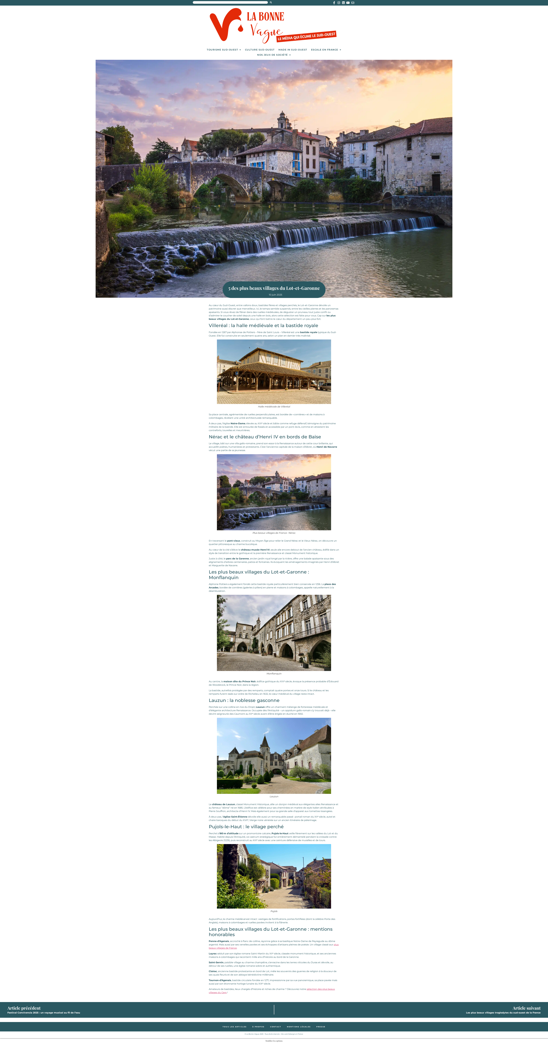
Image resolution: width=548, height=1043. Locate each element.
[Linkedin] (343, 2)
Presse (320, 1027)
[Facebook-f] (334, 2)
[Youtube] (347, 2)
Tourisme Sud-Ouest (222, 49)
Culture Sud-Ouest (260, 49)
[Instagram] (338, 2)
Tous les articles (235, 1027)
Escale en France (324, 49)
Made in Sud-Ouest (292, 49)
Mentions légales (299, 1027)
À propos (258, 1027)
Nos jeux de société (272, 55)
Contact (275, 1027)
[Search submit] (271, 2)
